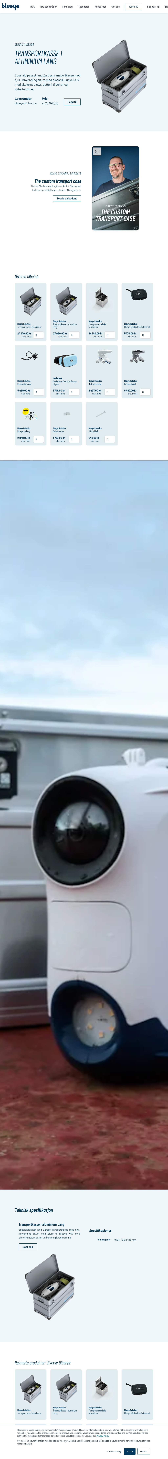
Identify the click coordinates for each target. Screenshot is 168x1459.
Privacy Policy (102, 1435)
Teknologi (67, 6)
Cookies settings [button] (114, 1451)
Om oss (115, 6)
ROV (32, 6)
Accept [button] (130, 1451)
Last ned (28, 1246)
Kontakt (133, 6)
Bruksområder (48, 6)
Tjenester (84, 6)
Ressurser (100, 6)
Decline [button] (143, 1451)
